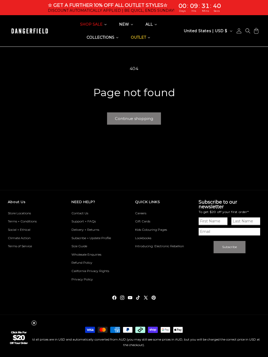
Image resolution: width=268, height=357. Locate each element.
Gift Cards (142, 221)
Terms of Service (20, 246)
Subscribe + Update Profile (91, 238)
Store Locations (19, 213)
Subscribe (229, 247)
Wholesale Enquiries (86, 254)
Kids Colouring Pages (151, 230)
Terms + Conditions (22, 221)
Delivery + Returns (85, 230)
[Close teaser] (34, 323)
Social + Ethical (19, 230)
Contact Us (79, 213)
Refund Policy (81, 262)
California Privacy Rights (90, 271)
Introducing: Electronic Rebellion (159, 246)
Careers (140, 213)
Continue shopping (134, 118)
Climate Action (19, 238)
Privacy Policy (82, 279)
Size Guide (79, 246)
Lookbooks (143, 238)
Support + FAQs (83, 221)
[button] (247, 30)
